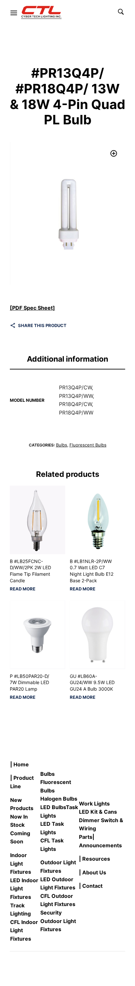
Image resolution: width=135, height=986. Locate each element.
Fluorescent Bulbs (87, 444)
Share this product (42, 325)
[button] (113, 153)
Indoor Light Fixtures (20, 863)
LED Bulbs (53, 807)
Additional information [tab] (67, 359)
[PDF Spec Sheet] (32, 308)
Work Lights (94, 803)
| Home (19, 764)
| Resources (94, 858)
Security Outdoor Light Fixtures (58, 920)
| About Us (92, 872)
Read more (22, 589)
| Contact (91, 886)
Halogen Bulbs (58, 798)
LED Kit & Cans (98, 811)
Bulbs (61, 444)
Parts (85, 837)
